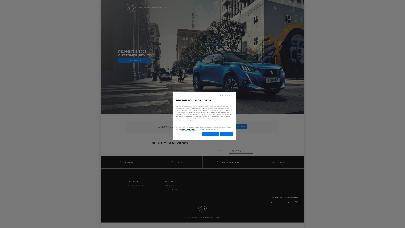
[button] (227, 95)
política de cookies (189, 129)
